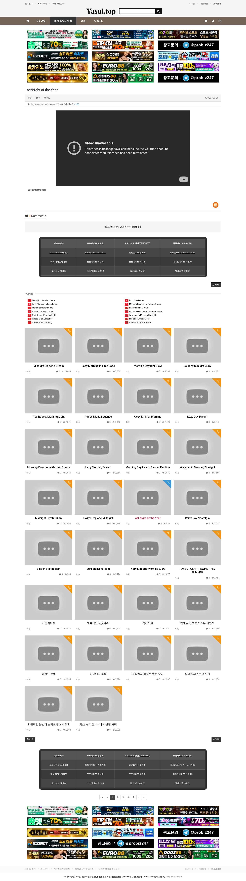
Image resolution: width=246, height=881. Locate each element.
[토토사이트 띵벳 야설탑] (57, 45)
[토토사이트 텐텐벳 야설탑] (188, 34)
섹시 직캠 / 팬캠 (63, 20)
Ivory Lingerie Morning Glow (148, 568)
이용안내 (189, 869)
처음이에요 (48, 623)
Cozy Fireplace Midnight (138, 322)
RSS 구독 (42, 3)
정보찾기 (217, 3)
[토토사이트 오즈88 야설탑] (123, 78)
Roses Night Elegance (41, 319)
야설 (83, 20)
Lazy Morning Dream (137, 308)
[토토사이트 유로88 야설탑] (123, 67)
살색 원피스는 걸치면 (197, 673)
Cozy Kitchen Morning (40, 322)
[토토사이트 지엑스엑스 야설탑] (188, 821)
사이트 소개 (30, 869)
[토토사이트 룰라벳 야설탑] (188, 67)
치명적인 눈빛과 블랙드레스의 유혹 (49, 724)
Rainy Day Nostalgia (197, 518)
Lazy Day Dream (135, 300)
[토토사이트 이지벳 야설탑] (57, 56)
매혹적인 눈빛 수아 (98, 623)
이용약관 (45, 869)
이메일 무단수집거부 (84, 869)
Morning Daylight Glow (41, 308)
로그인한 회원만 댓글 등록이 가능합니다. (123, 227)
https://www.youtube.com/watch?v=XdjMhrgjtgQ (54, 104)
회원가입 (204, 3)
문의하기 (202, 869)
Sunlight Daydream (98, 568)
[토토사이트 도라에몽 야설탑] (188, 56)
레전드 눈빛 (49, 673)
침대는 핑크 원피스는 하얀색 (197, 623)
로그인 (192, 3)
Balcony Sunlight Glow (41, 311)
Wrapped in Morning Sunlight (141, 315)
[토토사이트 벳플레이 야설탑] (123, 45)
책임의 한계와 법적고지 (108, 869)
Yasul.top (101, 10)
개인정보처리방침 (62, 869)
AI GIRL (98, 20)
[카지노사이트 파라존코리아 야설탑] (123, 56)
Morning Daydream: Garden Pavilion (144, 311)
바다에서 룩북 (98, 673)
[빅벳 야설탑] (57, 78)
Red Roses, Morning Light (42, 315)
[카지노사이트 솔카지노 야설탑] (57, 67)
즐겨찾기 (29, 3)
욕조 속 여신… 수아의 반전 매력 (98, 724)
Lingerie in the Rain (48, 568)
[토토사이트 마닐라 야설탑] (57, 34)
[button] (216, 284)
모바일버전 (216, 869)
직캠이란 (147, 623)
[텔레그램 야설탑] (188, 45)
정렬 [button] (217, 739)
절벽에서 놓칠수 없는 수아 (147, 673)
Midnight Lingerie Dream (42, 300)
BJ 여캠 (41, 20)
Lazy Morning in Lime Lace (43, 304)
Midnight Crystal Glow (137, 319)
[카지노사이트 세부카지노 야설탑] (123, 34)
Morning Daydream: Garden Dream (143, 304)
